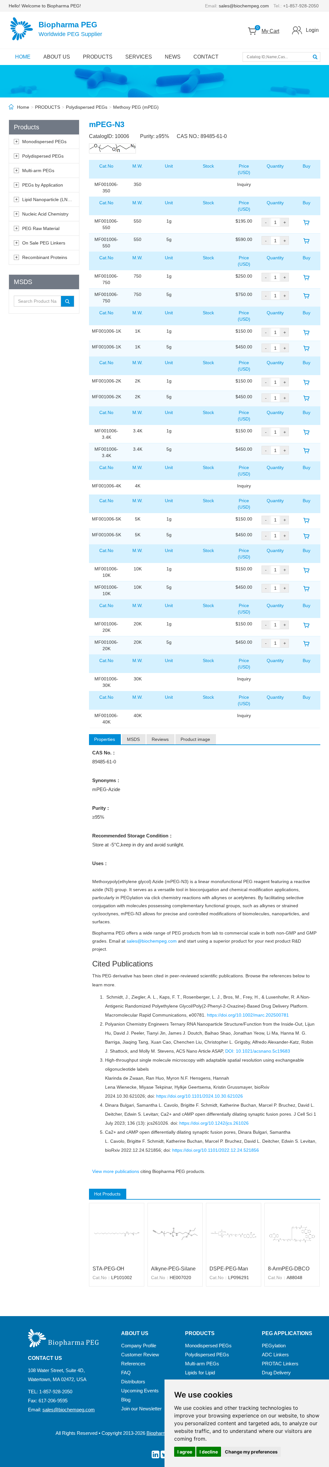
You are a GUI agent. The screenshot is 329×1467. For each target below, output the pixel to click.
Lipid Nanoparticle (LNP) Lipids (53, 199)
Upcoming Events (140, 1390)
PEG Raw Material (40, 228)
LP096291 (238, 1277)
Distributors (133, 1381)
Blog (125, 1399)
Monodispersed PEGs (44, 141)
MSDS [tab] (133, 739)
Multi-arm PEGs (38, 170)
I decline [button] (209, 1451)
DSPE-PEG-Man (228, 1268)
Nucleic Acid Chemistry (45, 214)
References (133, 1363)
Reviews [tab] (160, 739)
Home (23, 107)
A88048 (294, 1277)
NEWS (173, 57)
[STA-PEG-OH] (116, 1233)
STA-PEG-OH (108, 1268)
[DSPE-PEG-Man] (233, 1233)
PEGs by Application (42, 185)
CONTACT (205, 57)
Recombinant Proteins (44, 257)
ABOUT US (56, 57)
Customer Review (140, 1354)
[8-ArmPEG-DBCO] (292, 1233)
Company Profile (138, 1345)
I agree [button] (184, 1451)
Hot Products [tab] (107, 1193)
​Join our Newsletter (141, 1408)
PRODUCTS (97, 57)
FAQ (126, 1372)
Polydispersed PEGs (86, 107)
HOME (23, 57)
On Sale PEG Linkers (43, 242)
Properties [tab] (104, 739)
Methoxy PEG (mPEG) (136, 107)
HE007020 (180, 1277)
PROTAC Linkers (280, 1363)
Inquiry (244, 184)
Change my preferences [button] (251, 1451)
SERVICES (138, 57)
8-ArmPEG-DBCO (288, 1268)
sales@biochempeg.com (244, 5)
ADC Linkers (275, 1354)
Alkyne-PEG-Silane (173, 1268)
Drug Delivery (276, 1372)
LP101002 (121, 1277)
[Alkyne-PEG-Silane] (175, 1233)
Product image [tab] (195, 739)
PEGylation (274, 1345)
